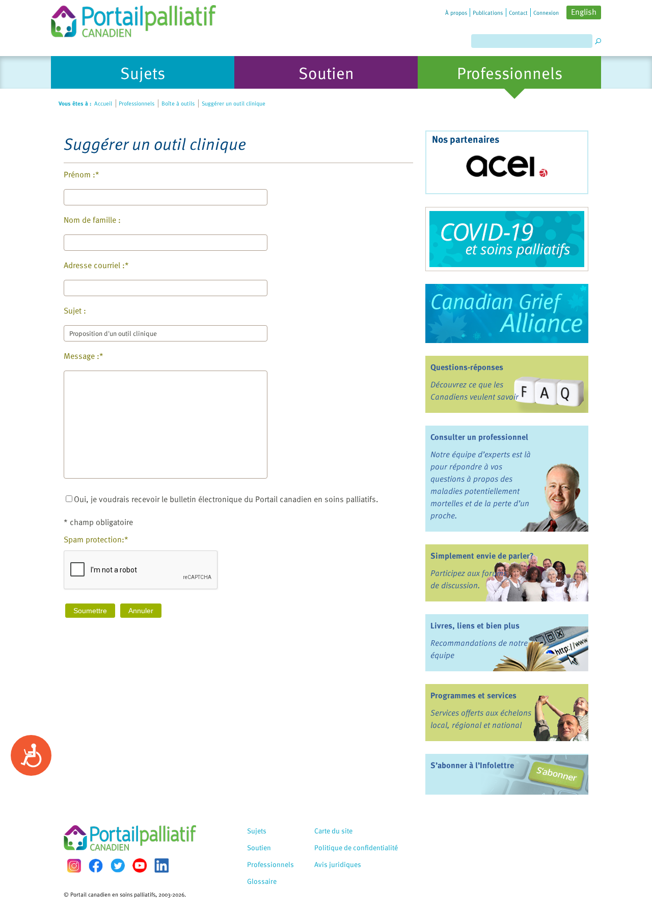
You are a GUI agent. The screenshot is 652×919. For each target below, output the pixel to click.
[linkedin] (161, 865)
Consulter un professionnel (479, 437)
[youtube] (139, 865)
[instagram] (74, 866)
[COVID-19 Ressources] (506, 239)
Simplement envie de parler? (482, 555)
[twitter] (118, 865)
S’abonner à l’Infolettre (472, 765)
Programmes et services (473, 695)
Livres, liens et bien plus (475, 625)
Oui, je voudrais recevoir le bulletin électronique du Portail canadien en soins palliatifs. (226, 499)
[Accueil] (133, 18)
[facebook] (96, 866)
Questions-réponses (466, 367)
